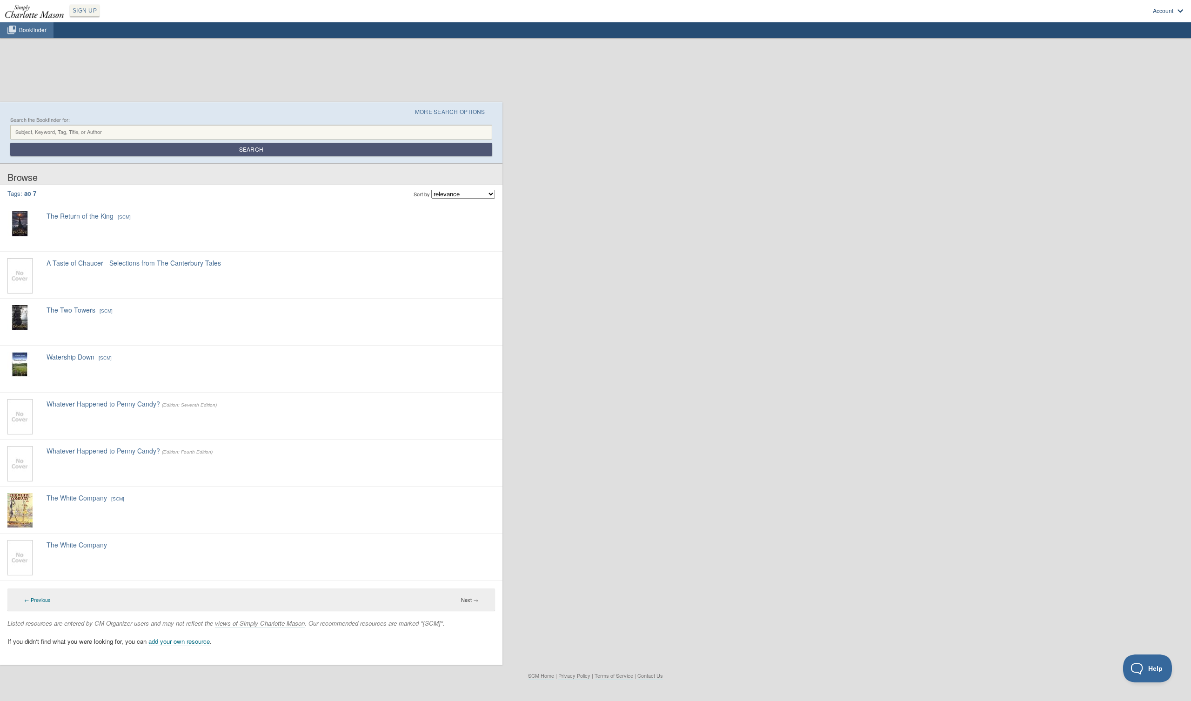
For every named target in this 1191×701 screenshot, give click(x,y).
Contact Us (650, 675)
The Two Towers (71, 309)
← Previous (37, 599)
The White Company (77, 497)
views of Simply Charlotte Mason (260, 623)
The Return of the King (80, 215)
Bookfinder (33, 29)
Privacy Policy (574, 675)
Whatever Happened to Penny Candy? (103, 403)
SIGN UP (85, 10)
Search (251, 149)
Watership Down (70, 356)
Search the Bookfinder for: (40, 119)
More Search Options (450, 111)
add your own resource (179, 641)
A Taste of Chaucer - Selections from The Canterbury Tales (134, 262)
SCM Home (541, 675)
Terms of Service (614, 675)
